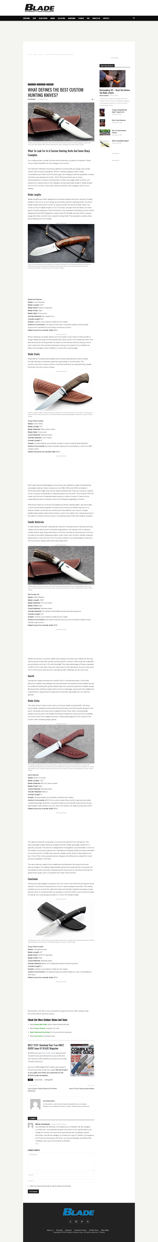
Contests (106, 18)
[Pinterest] (82, 1222)
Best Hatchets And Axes (40, 1032)
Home (30, 54)
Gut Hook (38, 1036)
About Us (50, 1230)
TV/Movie (81, 18)
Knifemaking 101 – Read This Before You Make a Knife (115, 91)
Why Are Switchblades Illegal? (120, 141)
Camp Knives (39, 1028)
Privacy (102, 1232)
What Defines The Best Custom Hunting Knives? (55, 92)
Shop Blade (105, 1230)
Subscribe (59, 1230)
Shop (34, 18)
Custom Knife (38, 1080)
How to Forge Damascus (119, 120)
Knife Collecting (41, 84)
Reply (37, 1143)
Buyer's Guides (38, 54)
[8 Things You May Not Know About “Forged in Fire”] (102, 112)
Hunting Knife (49, 1080)
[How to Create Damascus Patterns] (105, 132)
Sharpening (71, 18)
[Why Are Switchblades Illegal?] (105, 143)
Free (88, 18)
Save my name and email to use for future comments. (50, 1186)
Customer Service (80, 1230)
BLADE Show (93, 1230)
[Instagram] (76, 1222)
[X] (88, 1222)
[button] (133, 18)
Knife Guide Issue (48, 1053)
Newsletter (96, 18)
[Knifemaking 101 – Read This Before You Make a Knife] (115, 78)
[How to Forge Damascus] (102, 123)
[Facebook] (70, 1222)
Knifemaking (50, 84)
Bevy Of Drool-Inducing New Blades (81, 1089)
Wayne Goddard (104, 95)
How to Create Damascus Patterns (119, 131)
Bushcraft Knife (40, 1024)
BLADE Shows (43, 18)
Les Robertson (32, 99)
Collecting (61, 18)
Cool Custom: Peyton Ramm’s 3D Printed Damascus (42, 1090)
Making (52, 18)
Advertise (68, 1230)
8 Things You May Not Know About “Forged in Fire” (119, 111)
